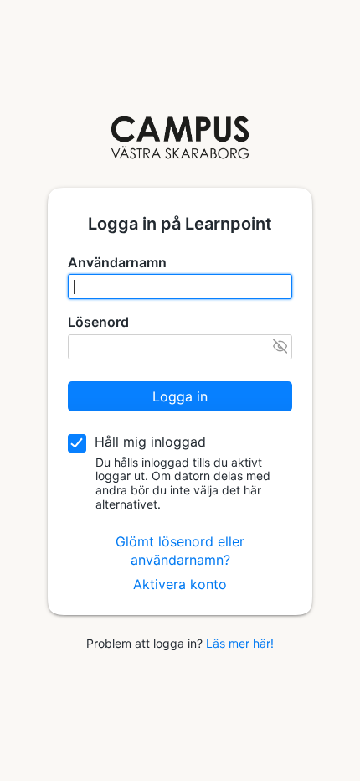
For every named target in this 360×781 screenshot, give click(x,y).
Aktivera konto (180, 584)
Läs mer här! (240, 643)
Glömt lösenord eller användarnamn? (180, 550)
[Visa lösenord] (280, 346)
